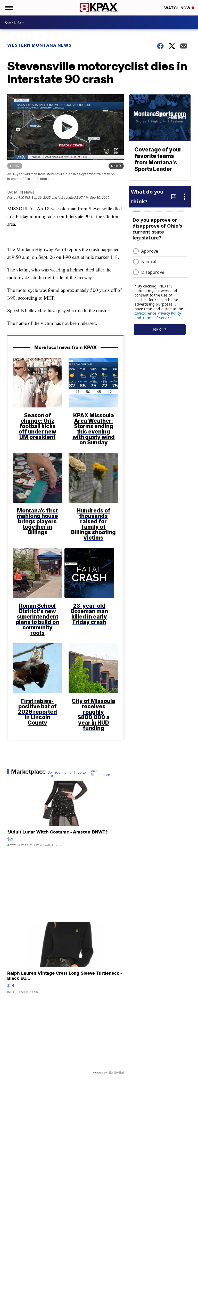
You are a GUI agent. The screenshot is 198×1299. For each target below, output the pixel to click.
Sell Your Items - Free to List (67, 774)
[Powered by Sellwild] (116, 1073)
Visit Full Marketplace (100, 773)
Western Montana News (39, 45)
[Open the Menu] (8, 7)
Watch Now (178, 7)
